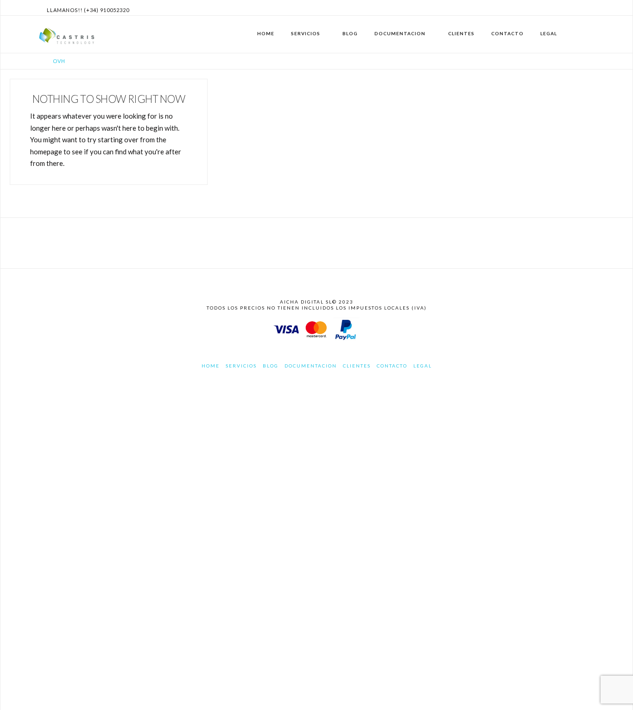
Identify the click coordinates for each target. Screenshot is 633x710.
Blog (271, 365)
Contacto (392, 365)
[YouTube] (589, 7)
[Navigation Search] (583, 34)
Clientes (357, 365)
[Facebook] (566, 7)
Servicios (241, 365)
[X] (577, 7)
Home (211, 365)
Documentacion (311, 365)
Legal (422, 365)
